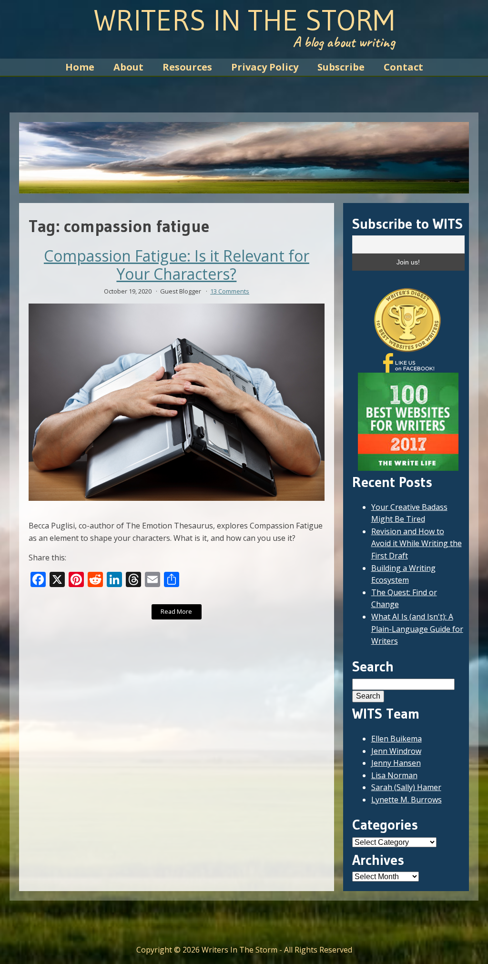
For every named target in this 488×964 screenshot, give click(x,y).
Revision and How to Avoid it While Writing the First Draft (416, 543)
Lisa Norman (394, 775)
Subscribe (341, 67)
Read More (176, 611)
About (128, 67)
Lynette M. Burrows (406, 799)
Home (79, 67)
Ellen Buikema (396, 738)
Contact (403, 67)
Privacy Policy (264, 67)
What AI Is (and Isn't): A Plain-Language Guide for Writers (417, 628)
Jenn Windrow (396, 751)
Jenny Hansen (396, 763)
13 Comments (229, 291)
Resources (187, 67)
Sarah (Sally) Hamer (406, 787)
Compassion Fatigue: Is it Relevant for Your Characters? (176, 265)
